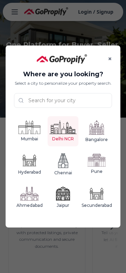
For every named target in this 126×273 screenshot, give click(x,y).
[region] (63, 136)
